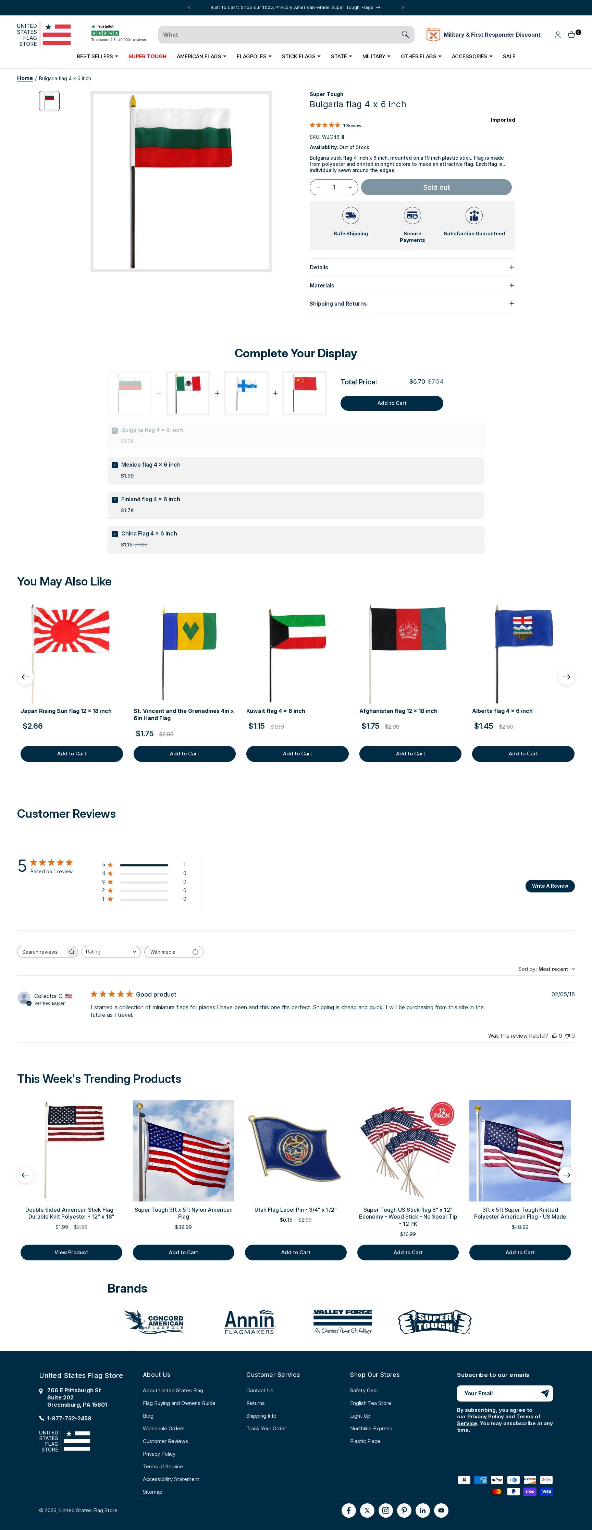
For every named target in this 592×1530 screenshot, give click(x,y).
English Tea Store (370, 1403)
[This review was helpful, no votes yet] (554, 1035)
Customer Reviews (165, 1441)
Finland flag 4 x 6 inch (150, 499)
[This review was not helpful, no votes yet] (567, 1035)
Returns (255, 1403)
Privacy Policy (159, 1454)
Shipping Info (261, 1415)
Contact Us (259, 1390)
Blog (148, 1415)
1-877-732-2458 (69, 1418)
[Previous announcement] (189, 7)
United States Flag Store (88, 1510)
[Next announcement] (402, 7)
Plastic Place (365, 1441)
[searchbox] (41, 952)
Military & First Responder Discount (492, 34)
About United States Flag (173, 1390)
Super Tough (326, 94)
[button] (97, 56)
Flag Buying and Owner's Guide (179, 1403)
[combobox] (111, 952)
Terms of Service (163, 1466)
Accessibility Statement (171, 1479)
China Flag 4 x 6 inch (149, 533)
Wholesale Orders (164, 1428)
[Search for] (405, 34)
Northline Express (371, 1428)
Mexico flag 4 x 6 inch (151, 464)
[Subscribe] (545, 1393)
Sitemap (152, 1492)
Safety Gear (364, 1390)
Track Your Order (266, 1428)
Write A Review (550, 886)
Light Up (360, 1415)
